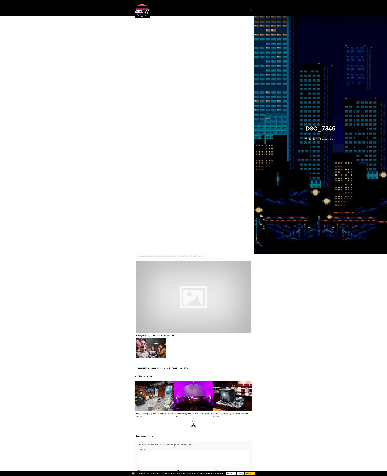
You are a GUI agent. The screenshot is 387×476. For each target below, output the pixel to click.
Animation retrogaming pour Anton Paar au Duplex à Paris (154, 415)
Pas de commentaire (325, 139)
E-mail (178, 470)
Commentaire (142, 449)
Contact (244, 16)
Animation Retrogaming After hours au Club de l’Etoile (192, 415)
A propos (177, 16)
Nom (139, 470)
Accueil (168, 16)
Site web (216, 470)
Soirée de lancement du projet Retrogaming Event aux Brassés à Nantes (162, 368)
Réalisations (233, 16)
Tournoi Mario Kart (205, 16)
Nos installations (189, 16)
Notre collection (220, 16)
